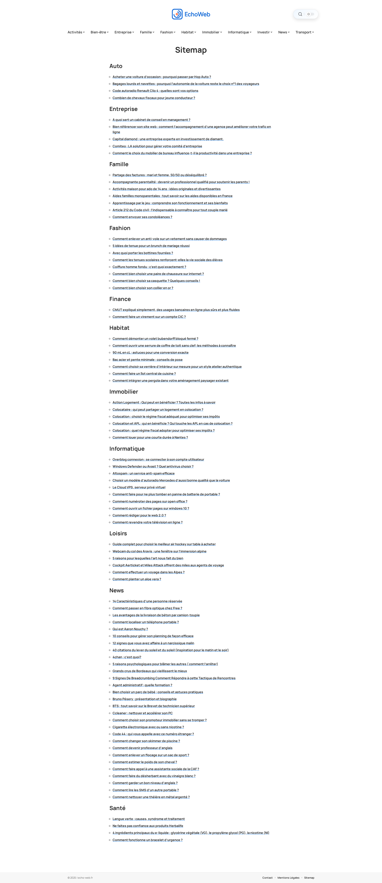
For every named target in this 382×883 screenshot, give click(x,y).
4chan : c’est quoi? (127, 657)
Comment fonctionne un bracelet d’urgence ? (148, 840)
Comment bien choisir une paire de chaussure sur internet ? (158, 274)
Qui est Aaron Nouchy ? (130, 629)
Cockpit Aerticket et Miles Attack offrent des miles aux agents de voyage (168, 565)
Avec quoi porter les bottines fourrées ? (143, 253)
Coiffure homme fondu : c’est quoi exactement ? (149, 267)
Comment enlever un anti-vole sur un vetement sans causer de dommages (170, 239)
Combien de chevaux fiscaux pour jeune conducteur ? (154, 98)
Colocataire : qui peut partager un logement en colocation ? (158, 409)
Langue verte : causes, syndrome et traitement (149, 819)
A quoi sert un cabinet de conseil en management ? (151, 119)
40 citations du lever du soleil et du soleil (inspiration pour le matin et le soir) (171, 650)
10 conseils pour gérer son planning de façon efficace (153, 636)
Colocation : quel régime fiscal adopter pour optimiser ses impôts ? (164, 430)
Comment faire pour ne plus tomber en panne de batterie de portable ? (166, 494)
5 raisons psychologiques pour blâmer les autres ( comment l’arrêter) (165, 664)
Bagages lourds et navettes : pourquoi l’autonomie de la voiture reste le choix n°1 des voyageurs (186, 84)
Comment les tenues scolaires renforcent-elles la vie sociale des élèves (168, 260)
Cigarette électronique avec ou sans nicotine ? (148, 727)
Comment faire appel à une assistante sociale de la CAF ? (156, 769)
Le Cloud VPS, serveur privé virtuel (139, 487)
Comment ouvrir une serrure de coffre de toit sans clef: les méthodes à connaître (174, 345)
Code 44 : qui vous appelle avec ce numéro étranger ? (153, 734)
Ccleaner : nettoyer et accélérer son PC (143, 713)
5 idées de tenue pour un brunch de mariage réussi (151, 246)
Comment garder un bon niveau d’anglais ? (145, 783)
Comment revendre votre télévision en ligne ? (148, 522)
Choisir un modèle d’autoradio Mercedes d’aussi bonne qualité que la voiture (171, 480)
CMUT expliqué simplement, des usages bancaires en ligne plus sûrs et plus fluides (176, 310)
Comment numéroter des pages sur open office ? (150, 501)
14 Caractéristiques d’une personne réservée (147, 601)
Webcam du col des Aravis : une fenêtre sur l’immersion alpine (160, 551)
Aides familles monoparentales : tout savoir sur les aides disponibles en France (173, 196)
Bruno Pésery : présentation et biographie (145, 699)
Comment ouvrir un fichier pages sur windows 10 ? (151, 508)
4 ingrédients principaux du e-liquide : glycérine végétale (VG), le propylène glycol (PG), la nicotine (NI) (191, 833)
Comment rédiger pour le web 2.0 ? (139, 515)
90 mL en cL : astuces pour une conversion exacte (151, 352)
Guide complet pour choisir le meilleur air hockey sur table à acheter (164, 544)
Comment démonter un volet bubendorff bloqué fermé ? (155, 338)
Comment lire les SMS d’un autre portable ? (146, 790)
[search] (300, 14)
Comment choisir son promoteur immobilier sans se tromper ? (160, 720)
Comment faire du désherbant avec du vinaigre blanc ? (154, 776)
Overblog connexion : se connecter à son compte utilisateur (158, 459)
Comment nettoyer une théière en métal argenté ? (151, 797)
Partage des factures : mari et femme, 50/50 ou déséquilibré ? (160, 175)
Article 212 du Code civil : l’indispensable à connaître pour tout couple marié (170, 210)
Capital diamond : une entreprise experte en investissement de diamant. (168, 139)
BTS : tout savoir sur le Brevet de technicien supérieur (154, 706)
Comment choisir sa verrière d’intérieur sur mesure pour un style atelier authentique (177, 366)
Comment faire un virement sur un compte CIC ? (149, 316)
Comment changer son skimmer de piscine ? (146, 741)
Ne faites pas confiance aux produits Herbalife (148, 826)
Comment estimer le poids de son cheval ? (145, 762)
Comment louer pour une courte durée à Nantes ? (150, 437)
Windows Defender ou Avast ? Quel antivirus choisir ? (153, 466)
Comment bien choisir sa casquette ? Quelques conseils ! (156, 280)
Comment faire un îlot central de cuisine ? (144, 373)
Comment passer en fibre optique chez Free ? (147, 608)
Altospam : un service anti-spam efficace (144, 473)
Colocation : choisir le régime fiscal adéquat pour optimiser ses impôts (166, 416)
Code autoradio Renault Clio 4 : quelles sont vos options (155, 90)
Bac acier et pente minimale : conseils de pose (148, 359)
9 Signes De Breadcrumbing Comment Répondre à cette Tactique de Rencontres (174, 678)
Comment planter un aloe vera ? (137, 579)
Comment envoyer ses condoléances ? (142, 217)
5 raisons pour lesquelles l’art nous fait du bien (148, 558)
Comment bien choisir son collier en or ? (143, 288)
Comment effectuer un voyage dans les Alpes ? (149, 572)
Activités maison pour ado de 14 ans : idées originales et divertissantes (167, 189)
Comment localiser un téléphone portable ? (146, 622)
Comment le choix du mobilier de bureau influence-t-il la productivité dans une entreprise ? (182, 153)
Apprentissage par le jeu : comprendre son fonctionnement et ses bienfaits (170, 203)
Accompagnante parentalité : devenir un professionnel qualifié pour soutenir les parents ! (181, 182)
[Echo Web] (191, 14)
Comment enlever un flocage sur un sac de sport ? (151, 755)
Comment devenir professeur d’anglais (142, 748)
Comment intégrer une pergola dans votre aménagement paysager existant (171, 380)
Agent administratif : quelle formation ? (142, 685)
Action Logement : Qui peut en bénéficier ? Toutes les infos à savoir (164, 402)
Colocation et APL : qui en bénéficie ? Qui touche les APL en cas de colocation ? (173, 423)
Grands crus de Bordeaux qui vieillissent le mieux (150, 671)
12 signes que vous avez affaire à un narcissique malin (153, 643)
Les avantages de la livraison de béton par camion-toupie (156, 615)
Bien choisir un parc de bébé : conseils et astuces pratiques (158, 692)
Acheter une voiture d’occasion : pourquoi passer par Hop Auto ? (162, 77)
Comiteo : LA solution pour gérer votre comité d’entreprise (157, 146)
